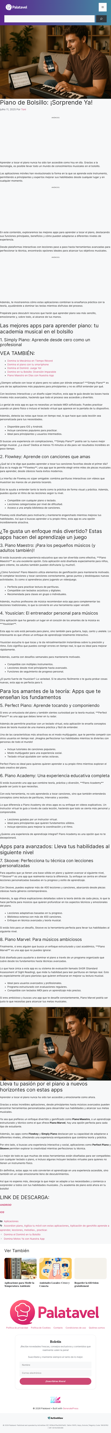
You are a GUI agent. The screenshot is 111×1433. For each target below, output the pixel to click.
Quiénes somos (97, 1327)
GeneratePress (70, 1408)
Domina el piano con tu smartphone (28, 364)
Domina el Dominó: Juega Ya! (24, 368)
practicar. (42, 1230)
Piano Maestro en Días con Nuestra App (30, 375)
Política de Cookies (41, 1327)
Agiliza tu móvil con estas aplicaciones (46, 1225)
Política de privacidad (17, 1327)
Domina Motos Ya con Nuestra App (24, 1238)
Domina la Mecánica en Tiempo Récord (30, 360)
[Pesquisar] (101, 19)
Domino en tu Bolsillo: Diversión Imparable (31, 371)
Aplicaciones (11, 1221)
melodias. (29, 1230)
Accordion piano (13, 1225)
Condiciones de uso (76, 1327)
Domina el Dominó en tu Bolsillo (22, 1234)
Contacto (58, 1327)
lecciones (17, 1230)
